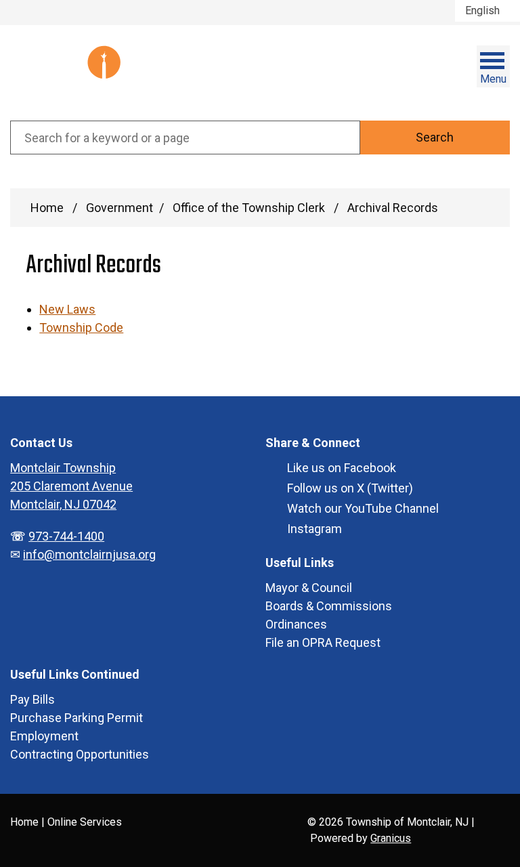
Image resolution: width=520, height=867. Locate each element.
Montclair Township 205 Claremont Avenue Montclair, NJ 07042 (71, 486)
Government (119, 207)
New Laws (67, 309)
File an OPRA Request (323, 642)
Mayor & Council (308, 587)
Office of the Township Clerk (250, 207)
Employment (44, 736)
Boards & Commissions (328, 606)
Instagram (314, 529)
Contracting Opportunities (79, 754)
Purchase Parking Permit (76, 718)
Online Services (84, 822)
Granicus (390, 838)
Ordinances (296, 624)
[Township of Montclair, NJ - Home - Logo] (78, 72)
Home (47, 207)
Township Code (81, 327)
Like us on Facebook (341, 468)
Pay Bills (32, 699)
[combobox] (487, 11)
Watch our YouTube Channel (363, 508)
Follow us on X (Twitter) (350, 488)
